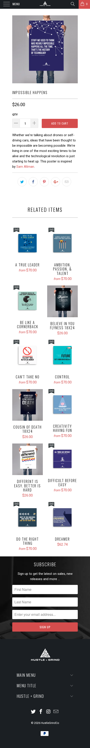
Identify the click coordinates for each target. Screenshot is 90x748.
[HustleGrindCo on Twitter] (33, 712)
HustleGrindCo (50, 723)
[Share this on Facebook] (33, 181)
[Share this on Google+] (55, 181)
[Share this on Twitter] (22, 181)
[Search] (72, 4)
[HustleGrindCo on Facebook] (41, 712)
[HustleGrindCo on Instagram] (48, 712)
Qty (15, 114)
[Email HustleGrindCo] (56, 712)
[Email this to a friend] (66, 181)
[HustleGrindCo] (45, 4)
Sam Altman (25, 167)
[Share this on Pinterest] (44, 181)
